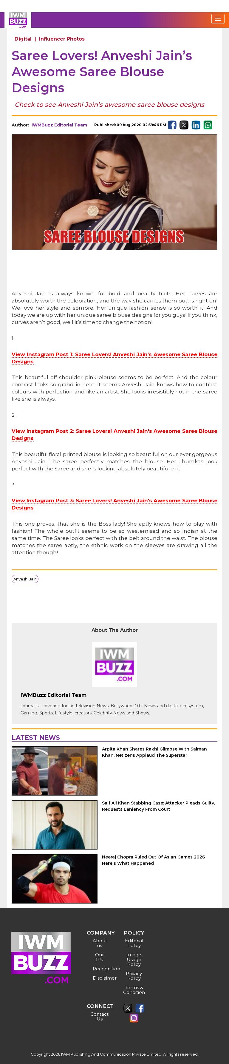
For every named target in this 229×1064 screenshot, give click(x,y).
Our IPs (99, 957)
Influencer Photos (62, 39)
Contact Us (99, 1016)
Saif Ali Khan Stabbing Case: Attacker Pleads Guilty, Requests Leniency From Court (158, 806)
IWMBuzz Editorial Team (59, 125)
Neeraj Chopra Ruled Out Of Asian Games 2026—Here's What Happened (155, 860)
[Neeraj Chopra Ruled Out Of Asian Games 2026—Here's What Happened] (55, 879)
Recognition (100, 969)
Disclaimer (100, 978)
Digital (23, 39)
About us (100, 943)
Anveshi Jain (25, 579)
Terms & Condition (134, 990)
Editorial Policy (134, 943)
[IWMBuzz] (17, 20)
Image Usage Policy (133, 959)
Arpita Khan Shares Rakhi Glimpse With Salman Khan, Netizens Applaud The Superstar (154, 752)
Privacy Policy (134, 976)
